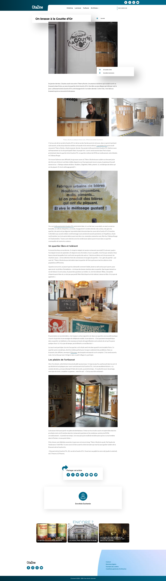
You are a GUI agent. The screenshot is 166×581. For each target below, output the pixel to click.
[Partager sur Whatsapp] (73, 474)
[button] (3, 116)
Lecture (78, 8)
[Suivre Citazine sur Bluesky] (137, 2)
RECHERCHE (122, 8)
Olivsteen (74, 352)
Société (103, 18)
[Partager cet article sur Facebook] (68, 474)
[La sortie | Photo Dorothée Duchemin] (83, 400)
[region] (83, 116)
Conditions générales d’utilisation (116, 569)
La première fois (101, 145)
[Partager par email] (91, 474)
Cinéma (70, 8)
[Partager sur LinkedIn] (82, 474)
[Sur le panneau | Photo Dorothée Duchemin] (83, 196)
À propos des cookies (112, 566)
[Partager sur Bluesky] (77, 474)
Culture (86, 8)
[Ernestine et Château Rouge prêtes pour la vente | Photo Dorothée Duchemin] (83, 306)
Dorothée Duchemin (108, 73)
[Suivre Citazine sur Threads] (133, 2)
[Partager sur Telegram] (86, 474)
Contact (108, 562)
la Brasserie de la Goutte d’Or (64, 226)
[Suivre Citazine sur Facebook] (125, 2)
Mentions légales (111, 564)
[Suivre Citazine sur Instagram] (129, 2)
